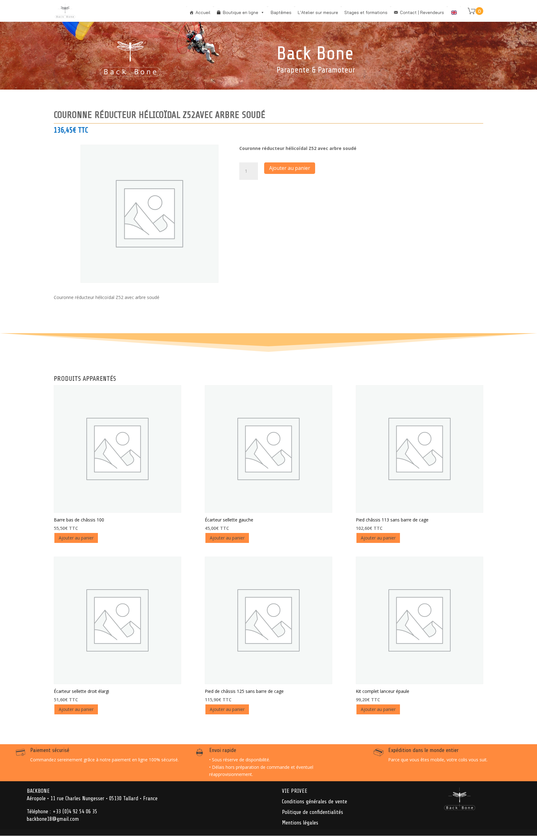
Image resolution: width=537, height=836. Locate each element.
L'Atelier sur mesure (318, 12)
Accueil (202, 12)
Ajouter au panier (289, 168)
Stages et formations (366, 12)
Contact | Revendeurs (422, 12)
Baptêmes (281, 12)
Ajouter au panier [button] (76, 538)
